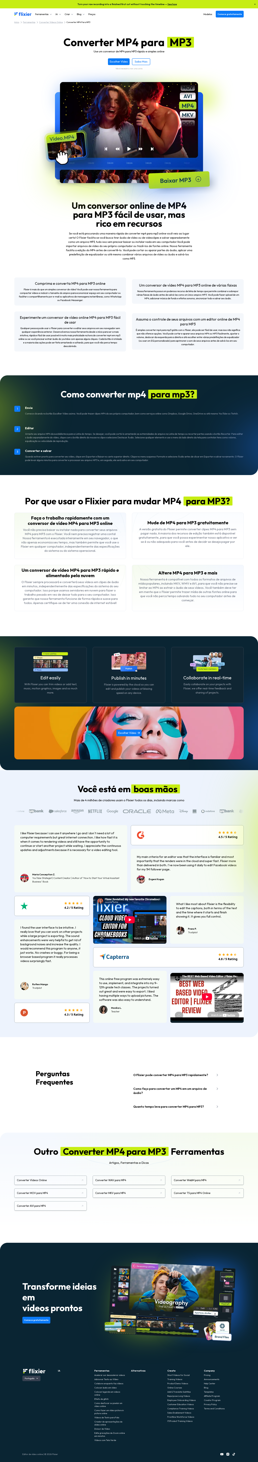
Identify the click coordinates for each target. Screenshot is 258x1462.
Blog (206, 1387)
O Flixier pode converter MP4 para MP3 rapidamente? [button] (170, 1075)
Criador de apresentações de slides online (108, 1423)
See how (172, 4)
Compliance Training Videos (180, 1408)
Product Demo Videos (177, 1383)
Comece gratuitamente (230, 14)
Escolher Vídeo (119, 61)
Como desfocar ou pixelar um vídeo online (108, 1405)
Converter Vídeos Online (51, 22)
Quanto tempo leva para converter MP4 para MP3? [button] (168, 1106)
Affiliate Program (212, 1396)
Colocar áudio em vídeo (105, 1387)
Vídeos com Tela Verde (105, 1440)
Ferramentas (29, 22)
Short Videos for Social (178, 1375)
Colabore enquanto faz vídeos (108, 1383)
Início (16, 22)
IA (59, 1370)
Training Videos (174, 1379)
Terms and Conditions (214, 1408)
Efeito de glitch (101, 1399)
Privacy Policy (210, 1404)
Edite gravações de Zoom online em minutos (109, 1434)
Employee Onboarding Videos (181, 1400)
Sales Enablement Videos (179, 1412)
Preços (91, 14)
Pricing (207, 1375)
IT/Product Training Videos (180, 1421)
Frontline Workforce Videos (180, 1417)
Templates (209, 1392)
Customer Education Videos (180, 1404)
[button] (43, 14)
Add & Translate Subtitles (179, 1392)
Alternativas (138, 1370)
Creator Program (212, 1400)
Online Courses (174, 1387)
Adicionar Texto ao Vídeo (106, 1379)
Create (171, 1370)
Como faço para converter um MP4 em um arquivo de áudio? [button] (170, 1091)
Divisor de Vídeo (102, 1429)
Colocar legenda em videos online (107, 1393)
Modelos (207, 14)
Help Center (209, 1383)
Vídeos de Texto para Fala (106, 1417)
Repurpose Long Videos (178, 1396)
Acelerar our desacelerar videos (109, 1375)
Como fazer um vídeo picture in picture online (109, 1412)
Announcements (211, 1379)
